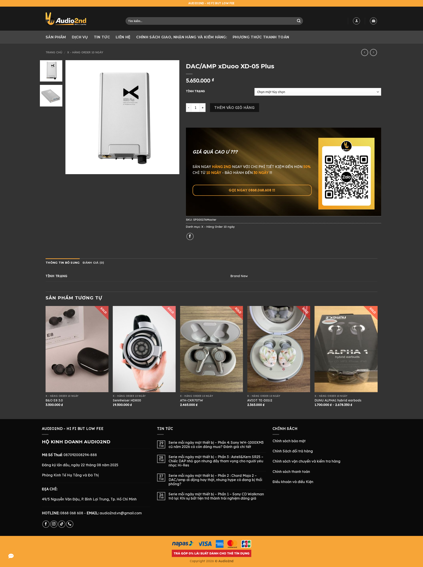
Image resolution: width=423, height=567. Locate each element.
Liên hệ (123, 37)
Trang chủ (54, 52)
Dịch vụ (80, 37)
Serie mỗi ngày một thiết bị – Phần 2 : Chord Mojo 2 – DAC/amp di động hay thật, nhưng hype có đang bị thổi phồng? (215, 480)
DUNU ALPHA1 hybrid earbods (338, 400)
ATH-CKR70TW (191, 400)
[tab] (63, 262)
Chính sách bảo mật (289, 441)
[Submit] (298, 21)
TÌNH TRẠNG (195, 91)
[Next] (172, 117)
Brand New (239, 276)
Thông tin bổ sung (63, 262)
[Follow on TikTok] (61, 524)
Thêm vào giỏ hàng (234, 107)
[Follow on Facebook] (46, 524)
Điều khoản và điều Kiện (293, 481)
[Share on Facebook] (190, 236)
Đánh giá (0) (93, 262)
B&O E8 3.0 (54, 400)
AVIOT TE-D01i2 (259, 400)
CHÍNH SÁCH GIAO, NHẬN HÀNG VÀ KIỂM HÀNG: (181, 37)
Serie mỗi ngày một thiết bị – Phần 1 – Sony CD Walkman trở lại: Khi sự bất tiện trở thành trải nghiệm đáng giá (216, 496)
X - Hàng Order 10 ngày (85, 52)
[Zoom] (71, 168)
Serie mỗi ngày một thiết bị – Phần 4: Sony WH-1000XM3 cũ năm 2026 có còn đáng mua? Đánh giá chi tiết (216, 444)
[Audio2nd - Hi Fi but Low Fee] (79, 19)
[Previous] (73, 117)
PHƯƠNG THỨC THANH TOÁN (261, 37)
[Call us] (69, 524)
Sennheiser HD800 (127, 400)
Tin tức (102, 37)
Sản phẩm (56, 37)
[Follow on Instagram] (54, 524)
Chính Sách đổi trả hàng (293, 451)
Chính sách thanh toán (291, 471)
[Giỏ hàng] (373, 20)
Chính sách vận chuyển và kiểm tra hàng (306, 461)
